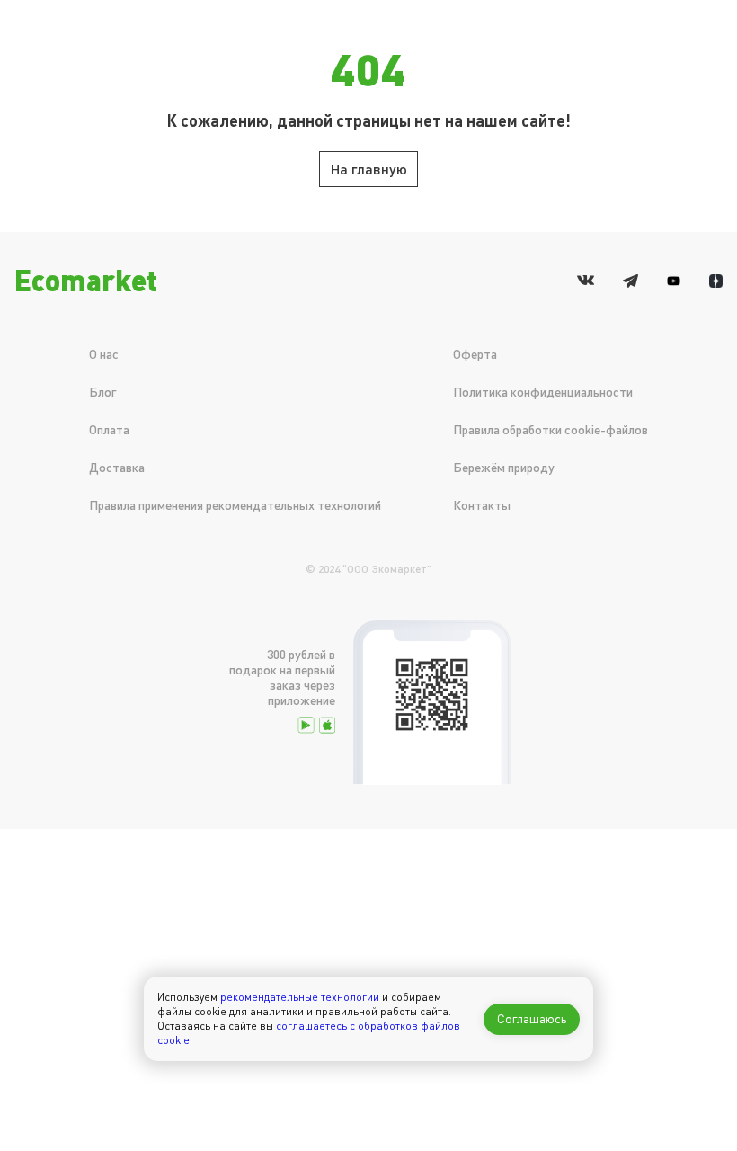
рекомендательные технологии (299, 997)
